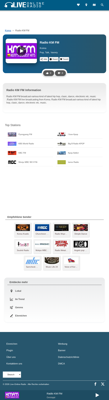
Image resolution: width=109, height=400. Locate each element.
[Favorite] (78, 5)
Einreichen (11, 344)
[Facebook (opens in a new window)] (95, 384)
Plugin (9, 350)
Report (55, 59)
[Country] (94, 5)
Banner (61, 350)
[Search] (102, 5)
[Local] (86, 5)
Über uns (11, 357)
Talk (47, 52)
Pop (42, 52)
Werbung (62, 344)
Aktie (45, 59)
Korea (8, 30)
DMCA (61, 363)
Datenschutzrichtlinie (68, 357)
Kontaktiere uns (14, 363)
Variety (54, 52)
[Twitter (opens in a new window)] (102, 384)
